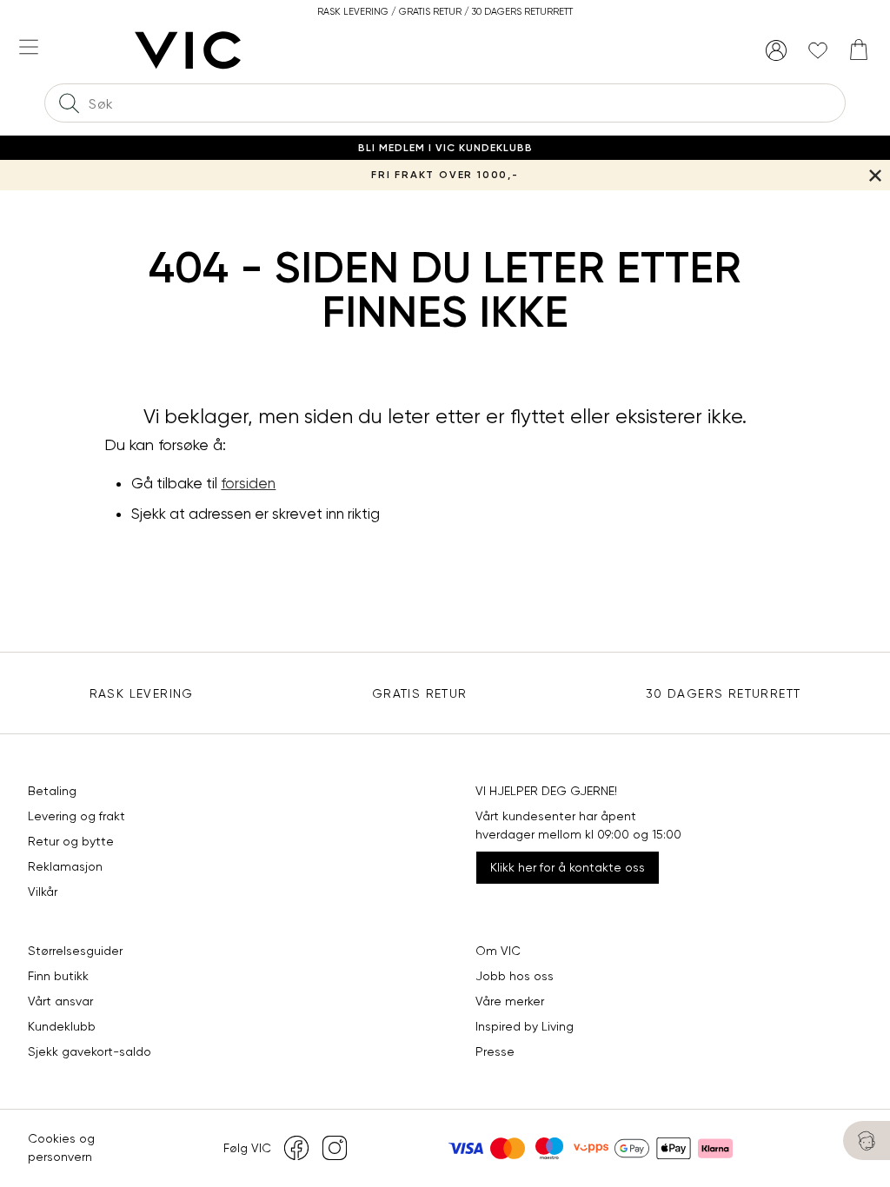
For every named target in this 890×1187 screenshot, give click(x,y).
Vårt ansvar (60, 1001)
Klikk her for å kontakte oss (567, 867)
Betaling (52, 791)
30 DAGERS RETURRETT (723, 693)
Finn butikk (58, 976)
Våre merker (509, 1001)
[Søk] (68, 103)
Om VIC (498, 951)
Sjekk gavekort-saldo (89, 1051)
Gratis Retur (420, 693)
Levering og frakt (76, 816)
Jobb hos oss (514, 976)
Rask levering (142, 693)
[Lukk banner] (875, 175)
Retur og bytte (71, 841)
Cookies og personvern (61, 1147)
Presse (495, 1051)
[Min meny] (776, 50)
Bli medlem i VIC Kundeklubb (445, 148)
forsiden (248, 483)
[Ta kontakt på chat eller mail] (866, 1140)
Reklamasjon (65, 866)
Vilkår (42, 892)
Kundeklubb (62, 1026)
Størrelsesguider (75, 951)
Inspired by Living (524, 1026)
